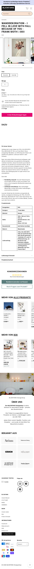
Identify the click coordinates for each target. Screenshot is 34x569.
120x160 (14, 75)
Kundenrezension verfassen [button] (17, 282)
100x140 (5, 75)
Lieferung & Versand (8, 255)
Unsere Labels (5, 512)
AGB (3, 528)
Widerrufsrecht (5, 526)
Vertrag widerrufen (8, 534)
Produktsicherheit (7, 260)
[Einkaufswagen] (27, 8)
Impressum (4, 523)
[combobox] (17, 14)
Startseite (4, 19)
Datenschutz (5, 530)
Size (3, 71)
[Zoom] (27, 60)
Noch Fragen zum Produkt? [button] (17, 287)
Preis (3, 90)
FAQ (3, 514)
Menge (4, 81)
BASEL (3, 502)
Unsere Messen (5, 498)
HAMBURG (4, 505)
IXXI (3, 35)
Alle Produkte (22, 297)
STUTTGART (5, 500)
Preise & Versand (6, 516)
